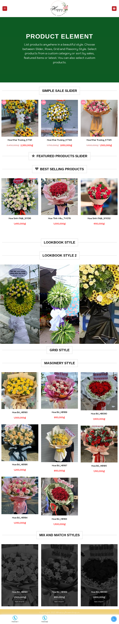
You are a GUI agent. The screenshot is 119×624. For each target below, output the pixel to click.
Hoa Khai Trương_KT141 (20, 140)
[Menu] (4, 8)
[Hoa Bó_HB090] (99, 391)
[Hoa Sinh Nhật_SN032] (99, 196)
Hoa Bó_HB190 (20, 412)
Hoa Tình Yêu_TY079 (59, 218)
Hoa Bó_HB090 (99, 413)
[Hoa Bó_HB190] (19, 390)
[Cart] (114, 8)
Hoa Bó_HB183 (59, 519)
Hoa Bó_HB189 (59, 412)
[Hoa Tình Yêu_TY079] (59, 196)
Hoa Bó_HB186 (20, 464)
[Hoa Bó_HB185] (99, 444)
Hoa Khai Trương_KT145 (99, 140)
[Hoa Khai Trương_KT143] (59, 118)
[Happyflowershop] (59, 8)
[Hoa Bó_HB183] (59, 497)
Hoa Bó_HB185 (99, 465)
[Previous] (6, 304)
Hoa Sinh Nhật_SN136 (20, 218)
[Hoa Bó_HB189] (59, 390)
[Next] (113, 304)
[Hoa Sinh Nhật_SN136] (19, 196)
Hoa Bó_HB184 (19, 517)
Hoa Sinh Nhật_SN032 (99, 218)
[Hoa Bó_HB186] (19, 442)
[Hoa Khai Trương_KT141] (19, 118)
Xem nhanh (19, 602)
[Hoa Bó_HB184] (19, 495)
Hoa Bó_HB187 (59, 465)
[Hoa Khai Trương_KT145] (99, 118)
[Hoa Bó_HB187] (59, 443)
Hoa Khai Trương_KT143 (59, 140)
